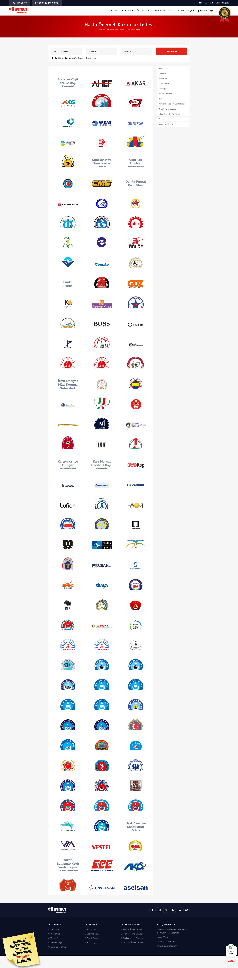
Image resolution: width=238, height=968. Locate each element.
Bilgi (190, 10)
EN (200, 2)
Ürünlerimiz (142, 10)
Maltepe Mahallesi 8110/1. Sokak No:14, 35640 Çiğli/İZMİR (172, 931)
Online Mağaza (222, 2)
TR (195, 2)
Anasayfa (114, 10)
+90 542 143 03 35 (48, 2)
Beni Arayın (171, 51)
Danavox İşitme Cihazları (134, 942)
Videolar (162, 119)
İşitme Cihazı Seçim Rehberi (170, 114)
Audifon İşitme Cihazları (133, 938)
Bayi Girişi (91, 942)
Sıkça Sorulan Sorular (167, 109)
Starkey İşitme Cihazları (133, 929)
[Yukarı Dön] (231, 939)
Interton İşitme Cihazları (133, 933)
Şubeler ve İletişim (206, 10)
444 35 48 (21, 2)
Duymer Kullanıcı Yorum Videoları (172, 104)
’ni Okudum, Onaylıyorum (75, 58)
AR (211, 2)
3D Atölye (162, 88)
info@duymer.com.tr (168, 945)
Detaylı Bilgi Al (93, 933)
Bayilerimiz (91, 929)
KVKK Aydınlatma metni (65, 58)
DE (206, 2)
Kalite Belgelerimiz (58, 946)
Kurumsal (126, 10)
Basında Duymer (176, 10)
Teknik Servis (159, 10)
